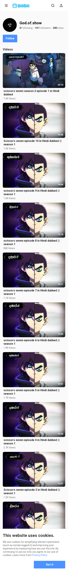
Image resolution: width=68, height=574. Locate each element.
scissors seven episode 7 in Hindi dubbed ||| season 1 (31, 292)
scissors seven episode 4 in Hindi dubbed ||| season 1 (31, 441)
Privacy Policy (39, 555)
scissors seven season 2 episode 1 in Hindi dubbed (31, 92)
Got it (49, 564)
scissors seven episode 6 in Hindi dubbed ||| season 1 (31, 342)
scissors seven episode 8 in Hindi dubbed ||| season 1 (31, 242)
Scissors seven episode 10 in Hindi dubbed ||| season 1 (32, 142)
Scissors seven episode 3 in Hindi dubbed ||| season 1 (31, 491)
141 (37, 28)
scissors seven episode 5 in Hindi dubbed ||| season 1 (31, 392)
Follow (10, 38)
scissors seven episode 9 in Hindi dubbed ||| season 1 (31, 192)
